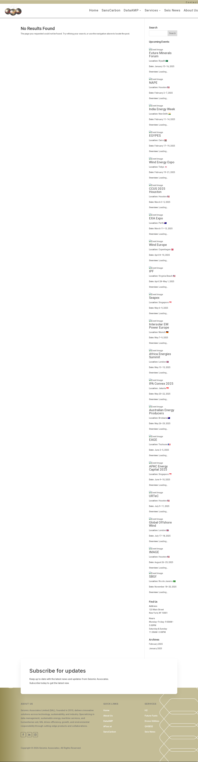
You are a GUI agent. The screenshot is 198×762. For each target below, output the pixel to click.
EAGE (153, 440)
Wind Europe (158, 245)
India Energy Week (162, 109)
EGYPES (155, 135)
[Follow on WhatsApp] (35, 734)
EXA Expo (156, 218)
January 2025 (155, 648)
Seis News (172, 10)
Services (151, 10)
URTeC (154, 496)
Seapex (154, 298)
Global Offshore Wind (160, 524)
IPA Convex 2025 (161, 383)
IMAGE (154, 552)
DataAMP (131, 10)
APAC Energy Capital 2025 (158, 468)
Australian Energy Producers (161, 411)
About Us (191, 10)
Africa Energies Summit (160, 355)
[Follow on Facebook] (23, 734)
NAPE (153, 82)
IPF (151, 271)
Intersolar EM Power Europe (159, 326)
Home (93, 10)
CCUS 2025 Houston (157, 190)
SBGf (152, 576)
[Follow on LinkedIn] (29, 734)
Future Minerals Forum (160, 54)
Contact (192, 2)
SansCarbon (111, 10)
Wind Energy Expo (161, 162)
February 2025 (156, 644)
